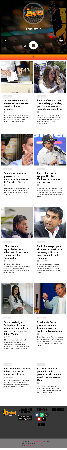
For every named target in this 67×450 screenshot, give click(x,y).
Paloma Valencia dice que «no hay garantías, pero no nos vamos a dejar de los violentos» (49, 105)
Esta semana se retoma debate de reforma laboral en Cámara (16, 371)
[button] (33, 56)
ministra (7, 318)
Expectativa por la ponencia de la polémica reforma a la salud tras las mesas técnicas (49, 374)
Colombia (41, 169)
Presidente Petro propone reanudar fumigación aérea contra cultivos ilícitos (49, 326)
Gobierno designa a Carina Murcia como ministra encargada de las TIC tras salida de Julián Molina (16, 328)
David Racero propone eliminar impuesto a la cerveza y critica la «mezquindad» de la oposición (49, 252)
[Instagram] (46, 415)
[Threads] (44, 419)
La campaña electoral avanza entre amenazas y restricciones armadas (16, 105)
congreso (7, 364)
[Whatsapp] (42, 415)
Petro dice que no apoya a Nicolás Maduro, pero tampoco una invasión (49, 178)
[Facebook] (37, 415)
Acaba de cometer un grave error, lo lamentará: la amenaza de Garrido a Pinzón (16, 178)
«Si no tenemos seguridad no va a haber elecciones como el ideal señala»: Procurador (16, 252)
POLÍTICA (7, 96)
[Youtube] (39, 419)
